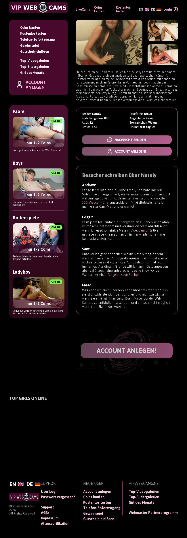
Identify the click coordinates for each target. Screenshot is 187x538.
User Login (49, 491)
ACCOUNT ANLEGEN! (127, 350)
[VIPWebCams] (38, 7)
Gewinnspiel (29, 45)
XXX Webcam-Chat (95, 202)
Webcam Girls (142, 230)
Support (47, 507)
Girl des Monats (32, 73)
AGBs (45, 513)
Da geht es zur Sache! (123, 275)
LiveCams (83, 9)
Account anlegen (97, 491)
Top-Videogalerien (34, 61)
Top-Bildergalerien (34, 67)
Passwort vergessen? (58, 497)
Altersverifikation (55, 524)
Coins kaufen (30, 27)
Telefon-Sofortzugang (37, 39)
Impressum (50, 518)
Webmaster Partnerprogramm (153, 513)
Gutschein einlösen (34, 51)
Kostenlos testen (33, 33)
